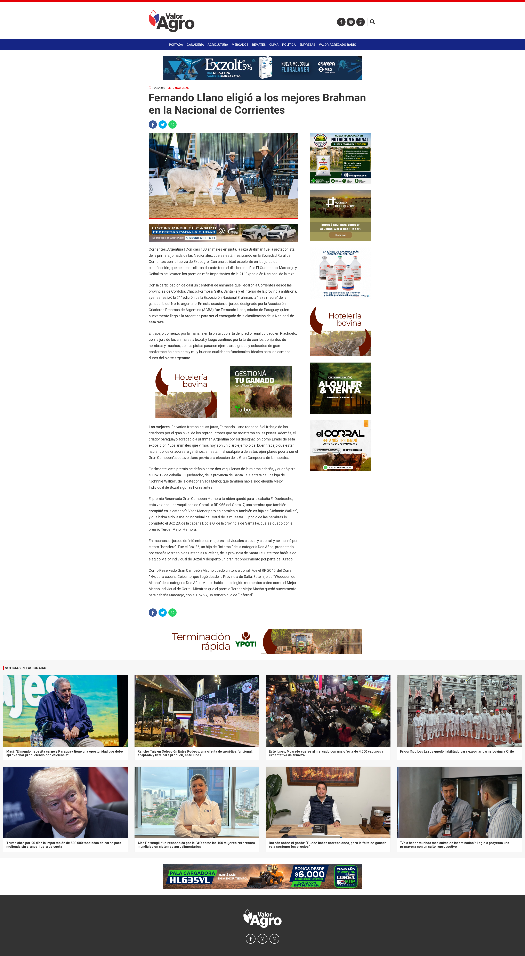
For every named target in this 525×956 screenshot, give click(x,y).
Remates (259, 45)
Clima (273, 45)
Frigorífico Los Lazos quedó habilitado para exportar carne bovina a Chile (457, 751)
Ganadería (195, 45)
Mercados (240, 45)
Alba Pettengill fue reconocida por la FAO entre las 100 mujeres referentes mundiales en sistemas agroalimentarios (196, 845)
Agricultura (218, 45)
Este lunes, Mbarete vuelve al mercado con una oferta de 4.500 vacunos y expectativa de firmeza (326, 753)
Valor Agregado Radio (337, 45)
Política (289, 45)
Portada (176, 45)
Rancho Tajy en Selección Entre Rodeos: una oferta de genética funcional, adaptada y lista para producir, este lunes (195, 753)
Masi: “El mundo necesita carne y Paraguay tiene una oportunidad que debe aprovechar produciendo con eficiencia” (64, 753)
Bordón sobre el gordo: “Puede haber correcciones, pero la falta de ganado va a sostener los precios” (328, 845)
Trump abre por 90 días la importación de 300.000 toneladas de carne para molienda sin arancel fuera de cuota (63, 845)
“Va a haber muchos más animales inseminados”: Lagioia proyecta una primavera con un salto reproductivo (454, 845)
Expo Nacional (178, 87)
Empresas (307, 45)
